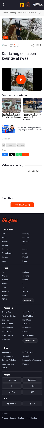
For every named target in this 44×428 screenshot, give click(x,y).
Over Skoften (31, 418)
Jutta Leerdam (7, 328)
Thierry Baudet (7, 335)
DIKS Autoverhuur (29, 352)
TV (23, 245)
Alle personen (29, 340)
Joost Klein (6, 331)
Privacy (5, 418)
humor (25, 280)
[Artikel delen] (32, 45)
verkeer (5, 280)
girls (24, 295)
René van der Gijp (9, 316)
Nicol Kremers (28, 335)
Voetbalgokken (8, 364)
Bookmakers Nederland (31, 360)
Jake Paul (6, 320)
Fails (4, 237)
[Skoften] (10, 220)
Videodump (6, 352)
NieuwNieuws (7, 356)
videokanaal (34, 171)
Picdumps (26, 234)
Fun (3, 234)
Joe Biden (6, 339)
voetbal (25, 291)
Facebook (12, 380)
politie (4, 284)
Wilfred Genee (7, 324)
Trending (12, 13)
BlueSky (12, 392)
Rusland (5, 295)
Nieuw (5, 13)
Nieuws (5, 241)
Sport (24, 253)
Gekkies (5, 257)
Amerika (5, 276)
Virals (27, 13)
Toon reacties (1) (22, 205)
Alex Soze (26, 324)
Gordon (25, 331)
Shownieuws (7, 253)
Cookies (13, 418)
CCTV (4, 287)
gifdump (25, 276)
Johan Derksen (28, 312)
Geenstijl (25, 356)
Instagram (6, 291)
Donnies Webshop (9, 360)
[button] (40, 13)
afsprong (20, 145)
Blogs (24, 261)
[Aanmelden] (37, 4)
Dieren (25, 249)
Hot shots (35, 13)
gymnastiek (10, 145)
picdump (25, 272)
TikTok (4, 299)
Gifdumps (6, 249)
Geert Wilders (27, 316)
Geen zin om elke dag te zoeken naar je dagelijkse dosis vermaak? (29, 129)
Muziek (25, 257)
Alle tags (27, 300)
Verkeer (5, 245)
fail (3, 145)
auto (24, 287)
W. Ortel (16, 44)
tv (23, 284)
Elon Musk (26, 320)
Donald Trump (7, 312)
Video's (21, 13)
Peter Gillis (26, 328)
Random (25, 237)
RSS (32, 392)
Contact (21, 418)
